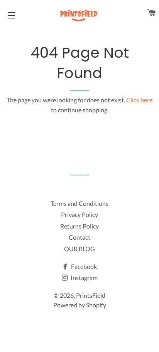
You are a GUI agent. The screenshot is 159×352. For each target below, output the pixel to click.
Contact (79, 237)
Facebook (83, 266)
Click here (139, 99)
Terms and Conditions (79, 203)
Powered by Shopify (79, 305)
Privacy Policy (79, 214)
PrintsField (90, 295)
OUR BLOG (79, 248)
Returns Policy (79, 226)
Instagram (83, 277)
